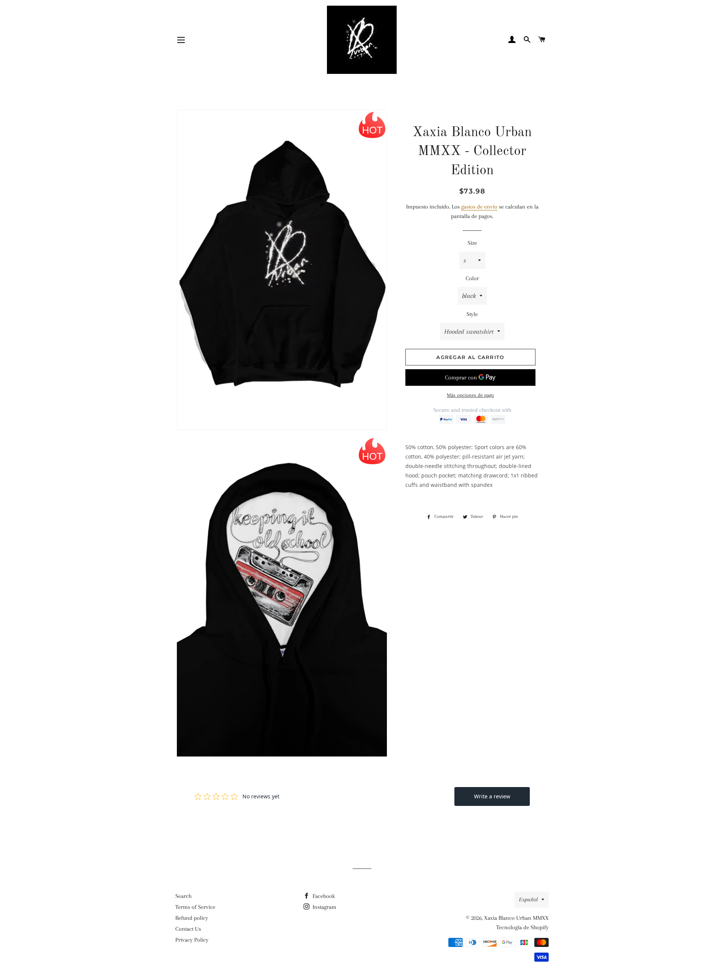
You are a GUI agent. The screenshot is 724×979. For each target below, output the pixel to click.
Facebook (323, 896)
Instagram (323, 907)
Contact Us (188, 928)
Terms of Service (195, 907)
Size (472, 242)
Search (183, 896)
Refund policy (191, 918)
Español (528, 899)
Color (472, 278)
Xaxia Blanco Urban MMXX (516, 918)
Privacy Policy (192, 939)
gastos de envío (479, 206)
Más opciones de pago (470, 395)
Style (472, 314)
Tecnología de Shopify (522, 927)
